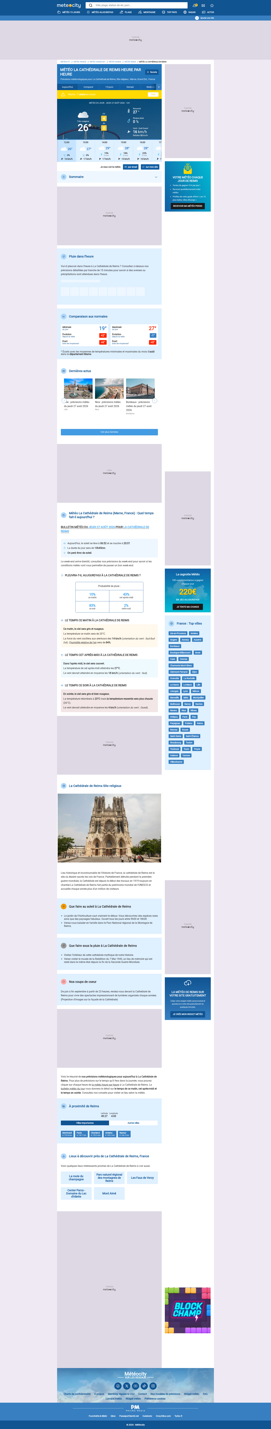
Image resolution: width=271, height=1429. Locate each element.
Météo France (80, 62)
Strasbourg (175, 742)
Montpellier (198, 697)
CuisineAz (147, 1416)
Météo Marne (115, 62)
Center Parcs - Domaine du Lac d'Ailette (76, 1193)
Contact (142, 1393)
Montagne (149, 12)
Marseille (174, 697)
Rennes (173, 729)
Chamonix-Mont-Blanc (181, 665)
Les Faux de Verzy (142, 1177)
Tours (186, 749)
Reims (200, 723)
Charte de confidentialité (77, 1393)
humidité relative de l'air (83, 642)
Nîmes (194, 710)
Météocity (65, 62)
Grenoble (174, 678)
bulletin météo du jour (73, 1088)
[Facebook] (118, 1386)
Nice (184, 710)
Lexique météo (114, 1398)
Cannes (183, 659)
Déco (113, 1416)
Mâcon (196, 691)
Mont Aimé (109, 1193)
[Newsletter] (203, 6)
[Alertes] (194, 6)
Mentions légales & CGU (121, 1393)
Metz (185, 697)
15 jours (109, 87)
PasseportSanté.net (129, 1416)
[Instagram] (153, 1386)
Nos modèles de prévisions (165, 1393)
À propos (99, 1393)
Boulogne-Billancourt (180, 652)
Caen (172, 659)
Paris (184, 717)
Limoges (174, 691)
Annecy (185, 639)
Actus (210, 12)
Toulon (189, 742)
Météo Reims (130, 62)
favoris (153, 72)
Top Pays (172, 12)
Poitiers (188, 723)
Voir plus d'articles (109, 432)
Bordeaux (175, 646)
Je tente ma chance (188, 607)
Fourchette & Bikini (98, 1416)
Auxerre (197, 639)
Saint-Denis (175, 736)
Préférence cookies (155, 1398)
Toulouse (174, 749)
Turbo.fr (178, 1416)
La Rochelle (189, 678)
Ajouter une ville (207, 18)
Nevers (173, 710)
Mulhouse (175, 704)
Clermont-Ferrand (178, 672)
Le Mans (187, 684)
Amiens (194, 633)
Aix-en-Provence (178, 633)
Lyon (185, 691)
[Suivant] (159, 87)
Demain (130, 87)
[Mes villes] (212, 6)
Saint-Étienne (192, 736)
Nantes (198, 704)
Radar (192, 12)
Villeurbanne (176, 762)
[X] (127, 1386)
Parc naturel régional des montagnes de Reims (109, 1177)
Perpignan (175, 723)
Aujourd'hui (67, 87)
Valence (174, 755)
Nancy (187, 704)
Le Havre (174, 684)
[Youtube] (135, 1386)
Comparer (88, 87)
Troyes (197, 749)
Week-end (151, 87)
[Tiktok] (144, 1386)
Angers (173, 639)
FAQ (205, 1393)
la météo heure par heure (105, 1084)
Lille (198, 684)
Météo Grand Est (97, 62)
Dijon (194, 672)
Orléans (174, 717)
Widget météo (191, 1393)
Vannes (186, 755)
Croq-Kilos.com (163, 1416)
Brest (197, 652)
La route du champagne (76, 1177)
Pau (194, 717)
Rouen (185, 729)
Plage (128, 12)
